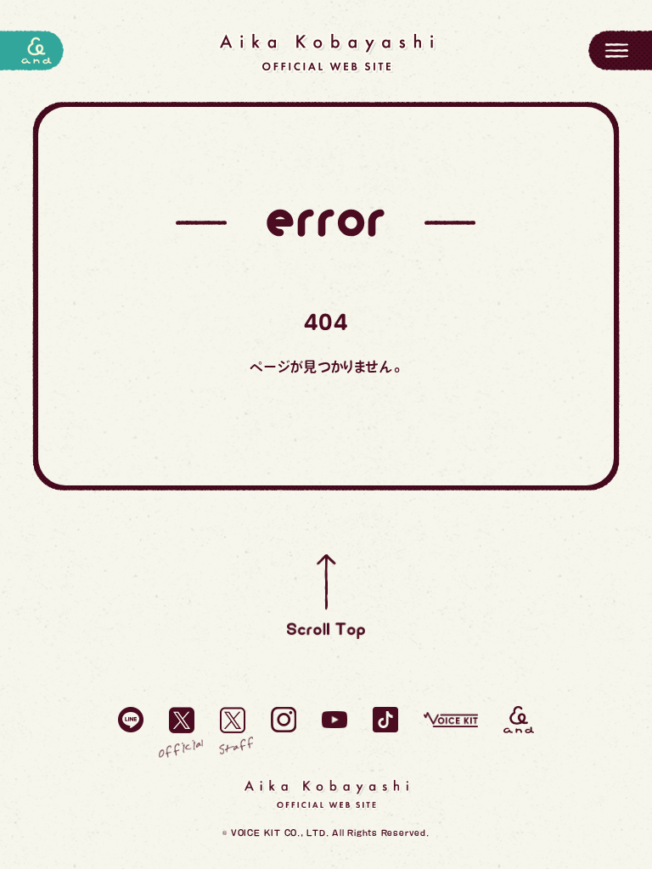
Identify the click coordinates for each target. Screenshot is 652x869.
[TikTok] (385, 720)
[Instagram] (283, 720)
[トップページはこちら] (326, 52)
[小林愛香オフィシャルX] (181, 720)
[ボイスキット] (451, 720)
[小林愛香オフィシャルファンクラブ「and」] (518, 720)
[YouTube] (334, 720)
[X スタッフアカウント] (232, 720)
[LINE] (130, 720)
